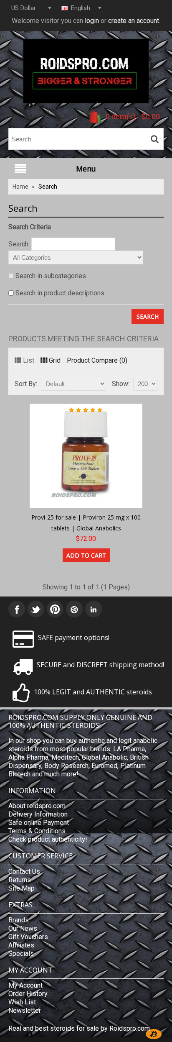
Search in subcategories (50, 276)
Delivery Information (38, 814)
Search (47, 186)
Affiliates (21, 945)
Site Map (21, 888)
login (92, 21)
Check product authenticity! (47, 839)
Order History (28, 994)
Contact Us (24, 872)
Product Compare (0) (97, 360)
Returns (19, 880)
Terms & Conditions (37, 831)
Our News (22, 928)
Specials (21, 954)
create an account (133, 21)
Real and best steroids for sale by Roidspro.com (79, 1028)
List (28, 360)
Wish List (22, 1002)
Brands (18, 920)
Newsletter (24, 1010)
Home (20, 186)
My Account (25, 985)
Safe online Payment (38, 823)
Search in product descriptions (59, 293)
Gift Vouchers (28, 937)
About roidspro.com (37, 806)
